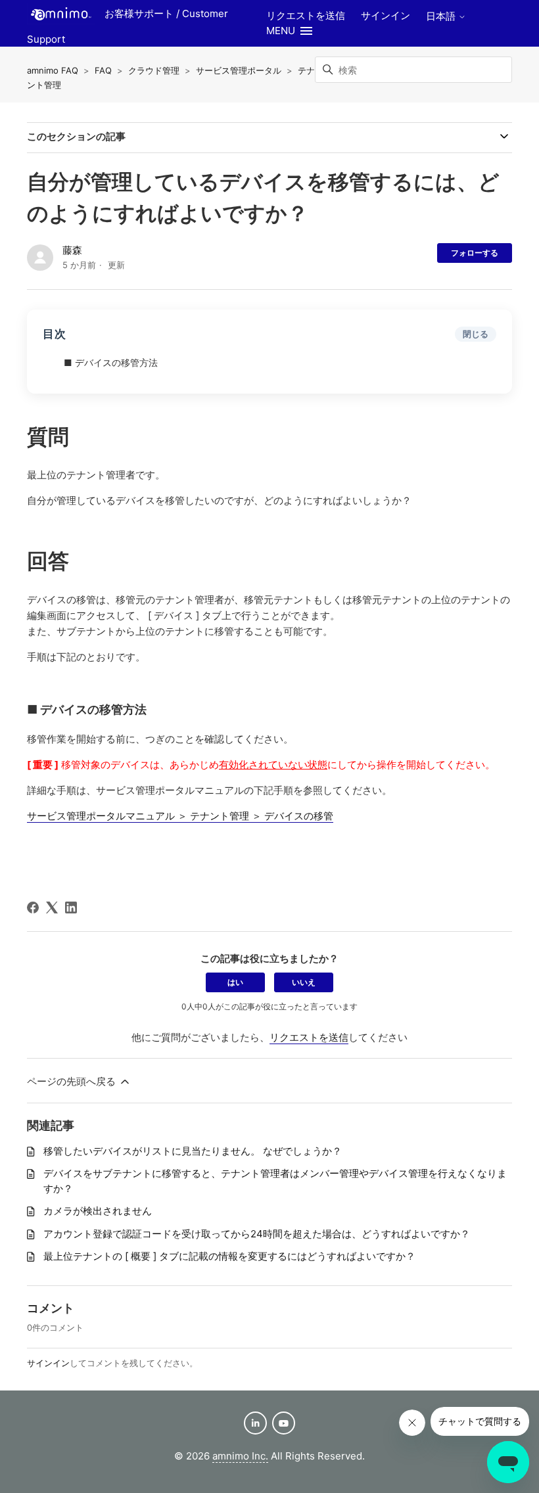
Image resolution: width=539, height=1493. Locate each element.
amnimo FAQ (52, 70)
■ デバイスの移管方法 (111, 362)
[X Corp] (52, 907)
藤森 (72, 250)
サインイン (48, 1363)
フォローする (474, 253)
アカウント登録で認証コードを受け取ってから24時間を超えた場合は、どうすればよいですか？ (256, 1234)
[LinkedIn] (71, 907)
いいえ (304, 982)
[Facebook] (33, 907)
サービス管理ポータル (238, 70)
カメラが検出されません (97, 1211)
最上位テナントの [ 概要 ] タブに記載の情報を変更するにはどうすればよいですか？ (229, 1256)
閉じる (475, 334)
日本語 (442, 16)
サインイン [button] (385, 15)
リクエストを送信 (305, 15)
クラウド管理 (153, 70)
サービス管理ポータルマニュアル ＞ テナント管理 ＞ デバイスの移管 (180, 816)
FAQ (103, 70)
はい (235, 982)
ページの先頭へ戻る (72, 1081)
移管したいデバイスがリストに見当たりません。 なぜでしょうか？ (192, 1151)
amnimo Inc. (240, 1456)
